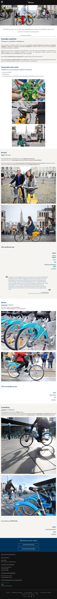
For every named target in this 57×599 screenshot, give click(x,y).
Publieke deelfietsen (5, 582)
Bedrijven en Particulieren (6, 585)
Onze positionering (7, 564)
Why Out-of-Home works (6, 575)
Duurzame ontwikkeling (6, 567)
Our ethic (36, 592)
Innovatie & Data (4, 570)
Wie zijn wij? (5, 557)
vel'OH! (3, 410)
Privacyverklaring (28, 592)
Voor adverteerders (8, 573)
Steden (2, 584)
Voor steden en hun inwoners (11, 580)
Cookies (8, 592)
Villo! (2, 155)
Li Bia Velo (4, 305)
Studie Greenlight (4, 568)
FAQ (37, 594)
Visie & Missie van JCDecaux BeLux (8, 561)
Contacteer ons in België (45, 592)
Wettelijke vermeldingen (17, 592)
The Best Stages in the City (6, 577)
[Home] (30, 2)
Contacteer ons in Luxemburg (27, 594)
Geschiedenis (4, 560)
